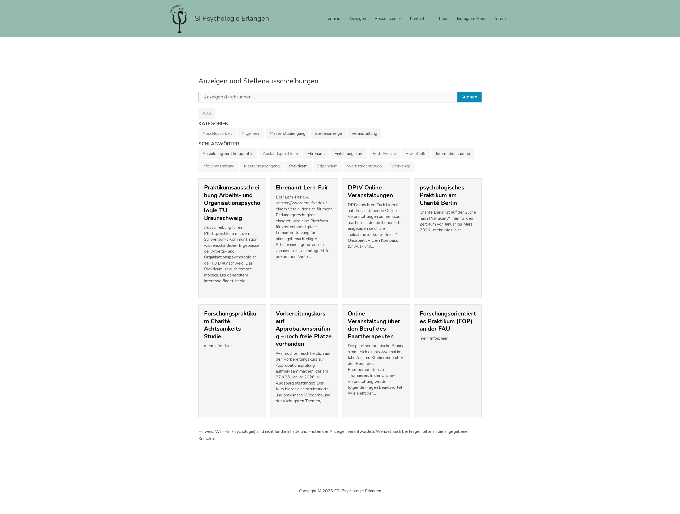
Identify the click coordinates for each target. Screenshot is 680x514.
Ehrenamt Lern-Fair (302, 188)
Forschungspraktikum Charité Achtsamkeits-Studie (230, 325)
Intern (500, 18)
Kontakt (417, 18)
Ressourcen (385, 18)
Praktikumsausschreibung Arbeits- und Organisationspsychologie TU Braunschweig (232, 203)
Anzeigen (357, 18)
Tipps (443, 18)
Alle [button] (206, 113)
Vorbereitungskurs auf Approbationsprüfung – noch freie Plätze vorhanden (304, 329)
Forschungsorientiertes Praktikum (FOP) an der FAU (448, 321)
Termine (333, 18)
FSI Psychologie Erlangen (230, 18)
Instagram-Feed (472, 18)
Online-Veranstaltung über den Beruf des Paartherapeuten (374, 325)
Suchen (469, 97)
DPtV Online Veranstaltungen (370, 191)
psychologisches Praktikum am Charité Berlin (442, 195)
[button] (399, 18)
